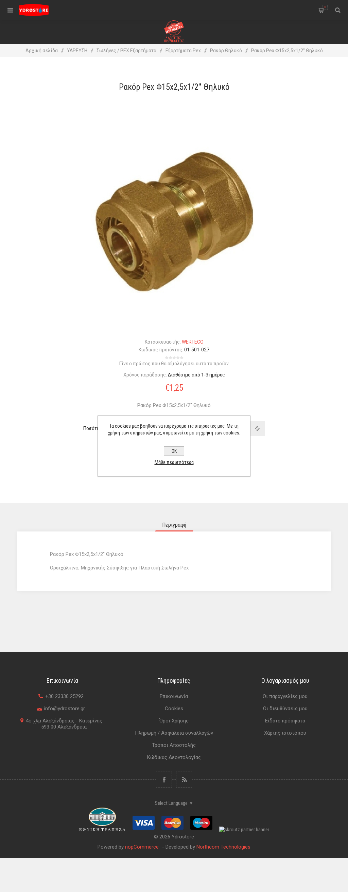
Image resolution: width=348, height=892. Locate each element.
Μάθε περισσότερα (174, 462)
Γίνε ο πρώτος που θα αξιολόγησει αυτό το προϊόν (174, 363)
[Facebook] (164, 780)
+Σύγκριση (257, 428)
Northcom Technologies (223, 847)
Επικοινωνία (174, 696)
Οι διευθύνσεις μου (285, 708)
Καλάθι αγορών (325, 7)
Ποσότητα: (94, 428)
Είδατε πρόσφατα (285, 721)
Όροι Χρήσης (174, 721)
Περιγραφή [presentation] (174, 525)
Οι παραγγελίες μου (285, 696)
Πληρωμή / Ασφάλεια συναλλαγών (174, 733)
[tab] (174, 524)
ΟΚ (174, 451)
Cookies (174, 708)
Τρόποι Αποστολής (174, 745)
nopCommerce (142, 847)
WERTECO (193, 342)
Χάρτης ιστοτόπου (285, 733)
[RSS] (184, 780)
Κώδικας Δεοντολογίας (174, 757)
